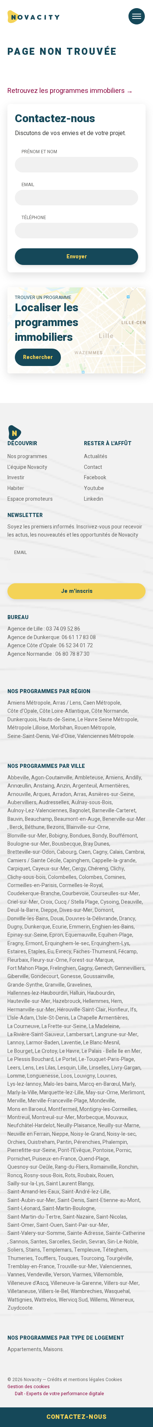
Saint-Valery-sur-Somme (36, 1233)
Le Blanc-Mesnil (101, 1043)
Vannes (16, 1275)
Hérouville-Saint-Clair (81, 1010)
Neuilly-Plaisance (76, 1125)
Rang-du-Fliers (71, 1167)
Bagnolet (79, 811)
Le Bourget (20, 1051)
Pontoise (103, 1150)
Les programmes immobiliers (50, 42)
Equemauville (80, 935)
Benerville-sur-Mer (124, 819)
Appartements (24, 1349)
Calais (116, 852)
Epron (56, 935)
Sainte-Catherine (125, 1233)
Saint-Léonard (23, 1208)
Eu (50, 952)
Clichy (117, 869)
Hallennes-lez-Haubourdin (37, 993)
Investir (16, 477)
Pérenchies (87, 1142)
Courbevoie (75, 893)
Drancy (127, 919)
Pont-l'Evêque (74, 1150)
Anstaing (43, 786)
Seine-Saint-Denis (28, 736)
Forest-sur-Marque (91, 960)
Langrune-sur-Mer (116, 1034)
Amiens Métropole (29, 703)
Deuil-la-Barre (23, 910)
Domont (104, 910)
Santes (38, 1242)
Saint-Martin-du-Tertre (34, 1217)
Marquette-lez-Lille (61, 1093)
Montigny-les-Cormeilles (107, 1109)
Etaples (36, 952)
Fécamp (127, 952)
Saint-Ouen (49, 1225)
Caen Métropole (101, 703)
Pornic (123, 1150)
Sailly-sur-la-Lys (25, 1184)
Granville (55, 985)
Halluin (77, 993)
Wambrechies (86, 1291)
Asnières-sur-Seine (111, 794)
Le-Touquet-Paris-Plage (106, 1059)
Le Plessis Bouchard (30, 1059)
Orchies (16, 1142)
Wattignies (19, 1300)
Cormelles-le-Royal (80, 885)
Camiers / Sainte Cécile (34, 860)
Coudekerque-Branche (33, 893)
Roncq (14, 1175)
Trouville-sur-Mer (77, 1266)
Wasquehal (117, 1291)
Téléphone (34, 217)
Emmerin (79, 927)
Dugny (14, 927)
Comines (114, 877)
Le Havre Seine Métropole (107, 719)
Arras (80, 794)
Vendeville (39, 1275)
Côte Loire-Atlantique (64, 711)
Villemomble (108, 1275)
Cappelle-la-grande (114, 860)
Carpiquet (18, 869)
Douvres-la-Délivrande (91, 919)
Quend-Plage (93, 1159)
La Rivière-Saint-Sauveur (35, 1034)
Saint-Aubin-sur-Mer (31, 1200)
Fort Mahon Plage (27, 968)
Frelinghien (63, 968)
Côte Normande (109, 711)
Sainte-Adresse (85, 1233)
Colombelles (62, 877)
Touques (68, 1258)
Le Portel (66, 1059)
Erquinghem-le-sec (67, 943)
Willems (99, 1300)
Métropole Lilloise (27, 728)
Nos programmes (27, 456)
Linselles (99, 1068)
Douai (57, 919)
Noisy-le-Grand (88, 1134)
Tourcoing (92, 1258)
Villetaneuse (21, 1291)
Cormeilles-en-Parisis (32, 885)
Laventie (71, 1043)
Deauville (131, 902)
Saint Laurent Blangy (69, 1184)
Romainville (104, 1167)
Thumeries (20, 1258)
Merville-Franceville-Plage (57, 1101)
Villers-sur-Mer (121, 1283)
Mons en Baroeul (26, 1109)
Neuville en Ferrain (28, 1134)
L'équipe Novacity (27, 467)
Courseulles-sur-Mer (115, 893)
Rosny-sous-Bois (43, 1175)
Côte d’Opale (22, 711)
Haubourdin (100, 993)
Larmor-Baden (42, 1043)
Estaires (16, 952)
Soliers (15, 1250)
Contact (93, 467)
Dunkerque (37, 927)
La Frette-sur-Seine (64, 1026)
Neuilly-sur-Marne (118, 1125)
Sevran (97, 1242)
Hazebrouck (67, 1001)
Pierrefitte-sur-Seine (31, 1150)
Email (28, 184)
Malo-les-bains (60, 1084)
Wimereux (121, 1300)
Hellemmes (96, 1001)
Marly (128, 1084)
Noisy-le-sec (121, 1134)
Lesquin (67, 1068)
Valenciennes (115, 1266)
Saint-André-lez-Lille (86, 1192)
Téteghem (114, 1250)
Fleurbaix (17, 960)
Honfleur (118, 1010)
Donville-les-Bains (27, 919)
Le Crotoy (46, 1051)
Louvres (106, 1076)
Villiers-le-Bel (53, 1291)
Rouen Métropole (95, 728)
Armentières (113, 786)
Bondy (99, 836)
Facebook (95, 477)
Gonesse (71, 976)
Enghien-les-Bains (113, 927)
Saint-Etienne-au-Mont (113, 1200)
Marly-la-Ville (22, 1093)
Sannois (19, 1242)
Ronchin (128, 1167)
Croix (46, 902)
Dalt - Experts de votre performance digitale (59, 1393)
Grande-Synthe (25, 985)
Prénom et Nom (39, 151)
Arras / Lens (67, 703)
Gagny (85, 968)
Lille (82, 1068)
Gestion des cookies (28, 1386)
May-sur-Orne (102, 1093)
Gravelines (79, 985)
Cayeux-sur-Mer (51, 869)
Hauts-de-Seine (57, 719)
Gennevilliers (129, 968)
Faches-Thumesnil (95, 952)
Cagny (100, 852)
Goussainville (98, 976)
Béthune (35, 827)
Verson (61, 1275)
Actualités (95, 456)
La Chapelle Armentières (99, 1018)
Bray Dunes (96, 844)
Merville (16, 1101)
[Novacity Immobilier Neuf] (33, 16)
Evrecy (63, 952)
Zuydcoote (20, 1308)
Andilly (133, 778)
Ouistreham (41, 1142)
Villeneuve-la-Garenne (76, 1283)
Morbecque (90, 1117)
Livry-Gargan (125, 1068)
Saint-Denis (71, 1200)
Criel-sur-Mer (22, 902)
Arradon (61, 794)
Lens (28, 1068)
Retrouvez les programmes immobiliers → (70, 91)
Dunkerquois (22, 719)
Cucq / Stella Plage (76, 902)
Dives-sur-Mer (75, 910)
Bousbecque (66, 844)
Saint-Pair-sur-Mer (86, 1225)
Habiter (15, 488)
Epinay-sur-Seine (27, 935)
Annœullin (19, 786)
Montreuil (18, 1117)
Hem (116, 1001)
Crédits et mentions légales (75, 1379)
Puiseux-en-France (54, 1159)
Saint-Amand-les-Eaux (33, 1192)
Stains (33, 1250)
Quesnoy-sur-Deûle (30, 1167)
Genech (104, 968)
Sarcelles (59, 1242)
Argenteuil (84, 786)
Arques (41, 794)
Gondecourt (44, 976)
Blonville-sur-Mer (27, 836)
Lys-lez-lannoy (24, 1084)
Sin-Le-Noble (122, 1242)
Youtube (94, 488)
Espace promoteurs (30, 499)
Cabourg (66, 852)
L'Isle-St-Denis (52, 1018)
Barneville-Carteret (114, 811)
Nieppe (60, 1134)
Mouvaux (116, 1117)
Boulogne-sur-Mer (28, 844)
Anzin (63, 786)
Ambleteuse (89, 778)
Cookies (113, 1379)
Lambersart (79, 1034)
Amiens (114, 778)
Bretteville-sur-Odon (31, 852)
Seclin (79, 1242)
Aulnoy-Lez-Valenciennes (37, 811)
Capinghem (76, 860)
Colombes (90, 877)
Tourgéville (119, 1258)
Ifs (133, 1010)
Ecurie (59, 927)
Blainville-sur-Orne (87, 827)
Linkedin (93, 499)
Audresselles (54, 802)
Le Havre (69, 1051)
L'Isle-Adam (20, 1018)
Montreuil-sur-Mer (53, 1117)
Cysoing (109, 902)
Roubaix (87, 1175)
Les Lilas (45, 1068)
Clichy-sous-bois (26, 877)
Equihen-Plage (115, 935)
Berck (16, 827)
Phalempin (114, 1142)
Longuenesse (43, 1076)
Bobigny (58, 836)
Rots (70, 1175)
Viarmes (81, 1275)
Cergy (79, 869)
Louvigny (84, 1076)
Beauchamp (38, 819)
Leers (13, 1068)
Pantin (64, 1142)
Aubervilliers (21, 802)
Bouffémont (123, 836)
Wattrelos (45, 1300)
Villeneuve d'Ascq (27, 1283)
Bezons (55, 827)
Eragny (15, 943)
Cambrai (134, 852)
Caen (85, 852)
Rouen (105, 1175)
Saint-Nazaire (78, 1217)
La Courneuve (23, 1026)
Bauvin (15, 819)
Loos (66, 1076)
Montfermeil (62, 1109)
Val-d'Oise (63, 736)
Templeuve (87, 1250)
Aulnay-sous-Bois (91, 802)
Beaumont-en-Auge (77, 819)
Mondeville (102, 1101)
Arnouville (19, 794)
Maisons (53, 1349)
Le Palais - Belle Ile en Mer (111, 1051)
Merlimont (132, 1093)
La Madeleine (104, 1026)
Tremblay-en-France (31, 1266)
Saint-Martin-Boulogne (68, 1208)
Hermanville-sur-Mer (31, 1010)
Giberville (18, 976)
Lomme (16, 1076)
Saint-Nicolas (111, 1217)
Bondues (80, 836)
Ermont (34, 943)
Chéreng (98, 869)
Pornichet (18, 1159)
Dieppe (49, 910)
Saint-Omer (20, 1225)
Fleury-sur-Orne (48, 960)
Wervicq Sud (73, 1300)
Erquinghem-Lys (110, 943)
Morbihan (61, 728)
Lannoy (15, 1043)
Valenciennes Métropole (105, 736)
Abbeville (18, 778)
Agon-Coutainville (51, 778)
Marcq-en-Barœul (99, 1084)
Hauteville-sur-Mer (29, 1001)
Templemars (57, 1250)
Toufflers (45, 1258)
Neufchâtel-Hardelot (31, 1125)
